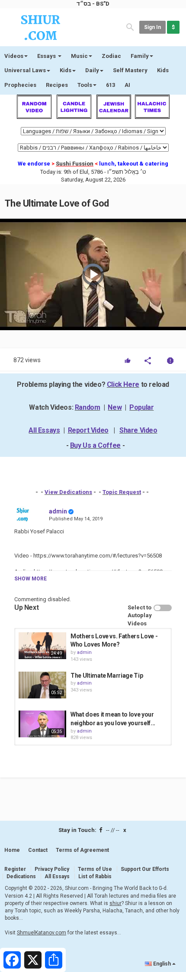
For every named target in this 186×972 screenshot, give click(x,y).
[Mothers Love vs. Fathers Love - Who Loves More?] (42, 645)
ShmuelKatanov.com (41, 933)
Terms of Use (95, 869)
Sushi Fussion (74, 163)
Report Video (88, 430)
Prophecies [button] (20, 85)
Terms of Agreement (82, 850)
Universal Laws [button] (25, 70)
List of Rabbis (95, 876)
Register (15, 869)
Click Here (123, 384)
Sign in (152, 27)
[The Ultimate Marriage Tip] (42, 685)
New (115, 407)
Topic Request (122, 492)
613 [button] (110, 85)
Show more (30, 579)
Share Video (138, 430)
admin (58, 511)
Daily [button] (92, 70)
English (162, 964)
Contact (38, 850)
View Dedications (68, 492)
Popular (141, 407)
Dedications (21, 876)
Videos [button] (13, 56)
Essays (47, 56)
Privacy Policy (52, 869)
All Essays (44, 430)
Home (12, 850)
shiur (115, 903)
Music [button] (79, 56)
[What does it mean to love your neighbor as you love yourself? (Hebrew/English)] (42, 724)
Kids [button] (65, 70)
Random (87, 407)
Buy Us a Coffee (95, 445)
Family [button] (140, 56)
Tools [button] (84, 85)
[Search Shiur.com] (130, 26)
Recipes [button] (57, 85)
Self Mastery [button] (130, 70)
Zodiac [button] (111, 56)
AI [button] (127, 85)
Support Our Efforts (145, 869)
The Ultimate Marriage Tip (107, 675)
